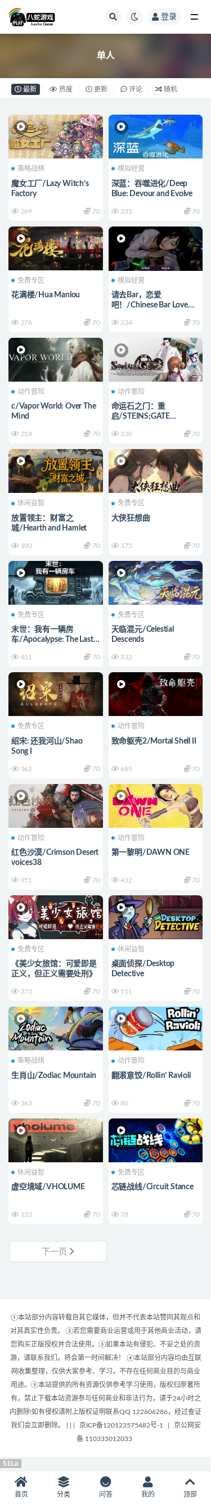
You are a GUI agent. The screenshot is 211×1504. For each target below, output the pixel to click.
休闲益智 (30, 503)
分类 (63, 1494)
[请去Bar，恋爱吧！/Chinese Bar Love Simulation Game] (156, 251)
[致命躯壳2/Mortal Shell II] (156, 692)
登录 (169, 17)
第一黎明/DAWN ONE (150, 853)
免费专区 (30, 280)
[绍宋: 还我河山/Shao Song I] (56, 692)
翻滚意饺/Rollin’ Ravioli (151, 1076)
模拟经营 (131, 168)
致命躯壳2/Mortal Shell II (153, 741)
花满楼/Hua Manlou (45, 295)
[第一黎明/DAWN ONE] (156, 804)
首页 (21, 1494)
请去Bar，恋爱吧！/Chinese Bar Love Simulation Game (149, 305)
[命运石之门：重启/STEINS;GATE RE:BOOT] (156, 358)
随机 (169, 89)
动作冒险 (30, 391)
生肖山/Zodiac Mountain (53, 1076)
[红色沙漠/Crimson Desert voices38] (56, 804)
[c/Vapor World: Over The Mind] (56, 358)
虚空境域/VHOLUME (48, 1187)
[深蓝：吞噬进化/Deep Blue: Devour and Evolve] (156, 135)
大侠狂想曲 (130, 518)
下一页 (55, 1252)
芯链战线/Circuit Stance (152, 1187)
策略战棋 (30, 168)
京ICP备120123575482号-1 (121, 1425)
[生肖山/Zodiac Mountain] (56, 1027)
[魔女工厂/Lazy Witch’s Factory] (56, 135)
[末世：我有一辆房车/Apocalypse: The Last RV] (56, 581)
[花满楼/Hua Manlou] (56, 247)
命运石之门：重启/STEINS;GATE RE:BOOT (140, 416)
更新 (99, 89)
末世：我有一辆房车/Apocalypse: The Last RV (52, 640)
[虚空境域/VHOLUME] (56, 1139)
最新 (29, 89)
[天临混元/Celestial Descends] (156, 581)
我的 (148, 1494)
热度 (65, 89)
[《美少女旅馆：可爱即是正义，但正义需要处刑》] (56, 916)
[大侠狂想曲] (156, 469)
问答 (106, 1494)
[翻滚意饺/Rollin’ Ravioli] (156, 1027)
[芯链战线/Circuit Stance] (156, 1139)
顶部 (190, 1494)
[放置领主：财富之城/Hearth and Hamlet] (56, 469)
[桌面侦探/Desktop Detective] (156, 916)
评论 (134, 89)
